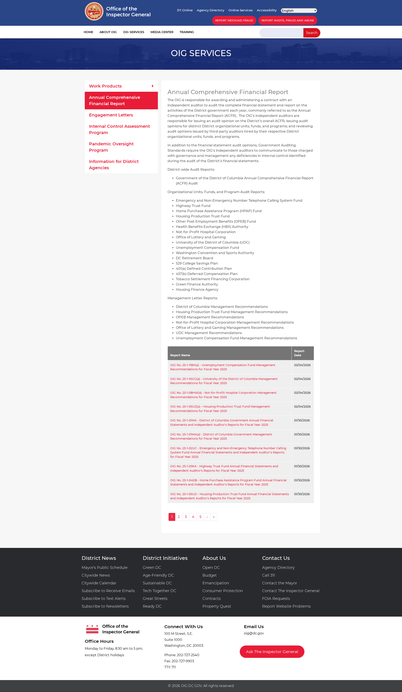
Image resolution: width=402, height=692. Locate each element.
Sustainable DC (157, 583)
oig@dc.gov (254, 633)
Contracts (211, 598)
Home (88, 32)
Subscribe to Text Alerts (104, 598)
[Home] (118, 11)
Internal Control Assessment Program (119, 129)
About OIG (108, 32)
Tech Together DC (159, 591)
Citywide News (96, 575)
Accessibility (267, 10)
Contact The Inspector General (291, 591)
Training (187, 32)
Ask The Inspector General (272, 651)
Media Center (162, 32)
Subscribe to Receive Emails (108, 591)
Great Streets (155, 598)
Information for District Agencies (114, 164)
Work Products (105, 86)
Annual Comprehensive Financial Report (114, 100)
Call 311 (268, 575)
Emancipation (215, 583)
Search (312, 33)
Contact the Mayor (279, 583)
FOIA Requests (276, 598)
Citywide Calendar (99, 583)
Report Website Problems (286, 606)
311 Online (185, 10)
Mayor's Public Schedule (105, 567)
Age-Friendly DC (158, 575)
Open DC (211, 567)
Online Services (240, 10)
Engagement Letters (111, 114)
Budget (209, 575)
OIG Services (133, 32)
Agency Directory (210, 10)
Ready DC (152, 606)
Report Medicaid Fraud (234, 20)
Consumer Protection (222, 591)
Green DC (152, 567)
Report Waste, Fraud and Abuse (288, 20)
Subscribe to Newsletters (105, 606)
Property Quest (216, 606)
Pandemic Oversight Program (111, 147)
